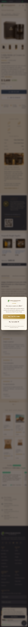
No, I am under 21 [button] (14, 322)
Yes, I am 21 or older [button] (14, 316)
